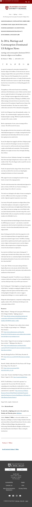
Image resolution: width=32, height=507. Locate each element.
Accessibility (9, 482)
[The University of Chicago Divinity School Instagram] (16, 495)
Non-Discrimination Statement (9, 489)
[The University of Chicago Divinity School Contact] (19, 495)
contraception (17, 21)
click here (19, 413)
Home (10, 14)
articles (20, 14)
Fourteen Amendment (7, 28)
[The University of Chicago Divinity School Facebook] (12, 495)
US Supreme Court (6, 24)
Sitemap (17, 501)
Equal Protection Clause (19, 24)
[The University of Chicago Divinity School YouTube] (9, 495)
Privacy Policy (23, 488)
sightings (15, 14)
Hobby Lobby (26, 21)
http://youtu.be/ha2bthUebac (20, 377)
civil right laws (15, 34)
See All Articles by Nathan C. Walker (10, 449)
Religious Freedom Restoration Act (11, 31)
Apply (10, 469)
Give (22, 469)
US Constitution (19, 28)
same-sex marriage (6, 21)
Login (26, 501)
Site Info (22, 501)
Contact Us (9, 485)
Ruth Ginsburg (5, 34)
